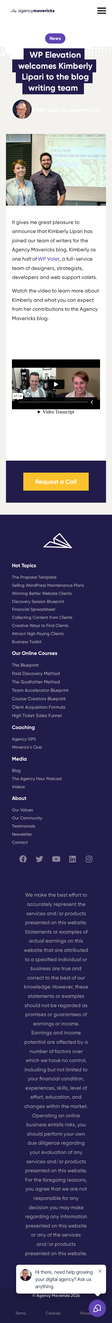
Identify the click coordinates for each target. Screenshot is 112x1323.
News (55, 38)
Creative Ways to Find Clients (40, 625)
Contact (20, 842)
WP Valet (48, 259)
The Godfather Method (36, 682)
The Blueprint (25, 665)
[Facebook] (23, 858)
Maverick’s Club (27, 747)
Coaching (23, 727)
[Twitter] (39, 858)
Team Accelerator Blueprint (40, 690)
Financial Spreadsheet (33, 609)
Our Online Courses (34, 653)
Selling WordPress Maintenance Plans (48, 585)
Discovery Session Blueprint (38, 601)
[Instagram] (89, 858)
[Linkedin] (72, 858)
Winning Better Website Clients (42, 593)
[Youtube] (56, 858)
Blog (16, 770)
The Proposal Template (34, 577)
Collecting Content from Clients (42, 617)
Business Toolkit (27, 641)
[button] (101, 10)
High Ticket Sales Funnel (37, 715)
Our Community (27, 818)
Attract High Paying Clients (38, 633)
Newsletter (22, 834)
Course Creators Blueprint (39, 698)
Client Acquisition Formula (38, 707)
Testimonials (23, 826)
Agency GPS (24, 739)
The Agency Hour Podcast (37, 778)
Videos (18, 786)
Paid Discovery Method (36, 673)
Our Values (22, 809)
